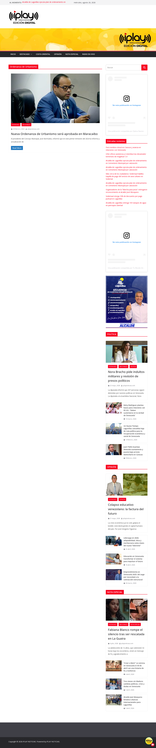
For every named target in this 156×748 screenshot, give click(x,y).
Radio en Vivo (88, 54)
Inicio (13, 54)
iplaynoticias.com (33, 129)
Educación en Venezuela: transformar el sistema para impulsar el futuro (134, 559)
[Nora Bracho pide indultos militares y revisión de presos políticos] (126, 352)
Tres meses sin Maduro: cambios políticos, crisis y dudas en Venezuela (134, 684)
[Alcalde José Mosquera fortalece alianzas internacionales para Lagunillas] (114, 702)
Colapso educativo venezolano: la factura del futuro (126, 509)
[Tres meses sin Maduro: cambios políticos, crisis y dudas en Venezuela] (114, 686)
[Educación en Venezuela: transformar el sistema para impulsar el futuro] (114, 560)
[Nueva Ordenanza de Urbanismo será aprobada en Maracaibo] (55, 98)
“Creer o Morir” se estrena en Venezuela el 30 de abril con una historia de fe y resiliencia (134, 667)
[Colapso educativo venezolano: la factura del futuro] (126, 485)
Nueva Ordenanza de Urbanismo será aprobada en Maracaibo (54, 134)
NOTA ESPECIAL (71, 54)
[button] (31, 54)
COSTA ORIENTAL (43, 54)
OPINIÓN (58, 54)
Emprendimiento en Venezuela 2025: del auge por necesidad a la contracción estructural (134, 576)
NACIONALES (123, 366)
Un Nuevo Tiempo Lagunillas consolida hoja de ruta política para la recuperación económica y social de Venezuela (134, 431)
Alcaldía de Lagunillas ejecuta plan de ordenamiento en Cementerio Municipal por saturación (44, 3)
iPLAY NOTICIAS (29, 741)
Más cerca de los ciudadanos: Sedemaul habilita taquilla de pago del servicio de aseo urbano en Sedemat (124, 176)
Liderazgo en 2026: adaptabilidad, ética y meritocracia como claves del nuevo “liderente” (134, 542)
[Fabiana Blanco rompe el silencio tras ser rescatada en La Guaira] (126, 610)
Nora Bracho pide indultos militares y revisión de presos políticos (126, 376)
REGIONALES (26, 125)
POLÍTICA (133, 366)
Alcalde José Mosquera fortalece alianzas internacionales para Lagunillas (133, 701)
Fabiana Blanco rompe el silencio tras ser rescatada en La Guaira (126, 634)
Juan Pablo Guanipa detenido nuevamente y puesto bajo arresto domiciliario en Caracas (133, 451)
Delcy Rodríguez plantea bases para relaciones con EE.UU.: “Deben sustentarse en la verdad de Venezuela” (134, 410)
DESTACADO (25, 54)
